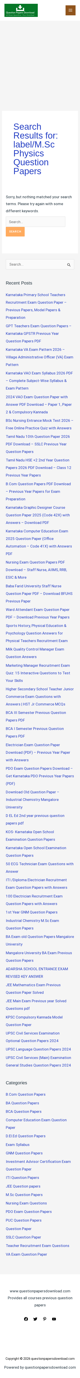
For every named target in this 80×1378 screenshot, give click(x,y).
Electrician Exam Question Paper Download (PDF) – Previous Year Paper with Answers (38, 752)
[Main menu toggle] (71, 10)
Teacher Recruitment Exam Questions (37, 1245)
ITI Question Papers (22, 1177)
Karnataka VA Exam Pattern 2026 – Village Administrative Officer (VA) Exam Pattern (39, 357)
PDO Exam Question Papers (29, 1211)
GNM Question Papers (24, 1153)
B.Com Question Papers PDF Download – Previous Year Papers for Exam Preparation (38, 491)
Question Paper (19, 1228)
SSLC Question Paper (23, 1237)
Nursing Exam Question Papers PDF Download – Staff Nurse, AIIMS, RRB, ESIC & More (36, 570)
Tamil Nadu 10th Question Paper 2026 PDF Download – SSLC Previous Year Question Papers (38, 444)
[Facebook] (26, 1319)
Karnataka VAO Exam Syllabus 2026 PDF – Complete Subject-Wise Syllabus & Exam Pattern (39, 380)
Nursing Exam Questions (26, 1203)
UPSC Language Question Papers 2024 (38, 1049)
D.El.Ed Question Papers (26, 1136)
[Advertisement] (40, 63)
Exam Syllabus (18, 1144)
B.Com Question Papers (26, 1094)
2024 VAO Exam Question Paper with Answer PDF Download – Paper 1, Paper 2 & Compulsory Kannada (39, 404)
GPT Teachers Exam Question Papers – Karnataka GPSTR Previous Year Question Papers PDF (39, 333)
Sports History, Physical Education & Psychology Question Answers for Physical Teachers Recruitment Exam (37, 633)
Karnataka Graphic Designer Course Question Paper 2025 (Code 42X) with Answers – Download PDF (38, 515)
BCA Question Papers (24, 1111)
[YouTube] (54, 1319)
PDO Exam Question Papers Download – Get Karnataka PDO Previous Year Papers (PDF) (40, 776)
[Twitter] (35, 1319)
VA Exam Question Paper (26, 1254)
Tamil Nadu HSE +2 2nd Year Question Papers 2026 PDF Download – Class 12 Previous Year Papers (38, 467)
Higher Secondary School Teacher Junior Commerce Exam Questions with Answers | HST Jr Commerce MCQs (40, 696)
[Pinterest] (45, 1319)
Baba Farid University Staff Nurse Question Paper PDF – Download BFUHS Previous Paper (39, 593)
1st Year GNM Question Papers (32, 912)
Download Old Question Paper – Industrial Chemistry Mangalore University (32, 799)
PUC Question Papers (24, 1220)
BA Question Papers (22, 1103)
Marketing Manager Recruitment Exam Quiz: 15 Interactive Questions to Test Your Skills (38, 673)
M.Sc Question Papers (24, 1194)
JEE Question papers (23, 1186)
